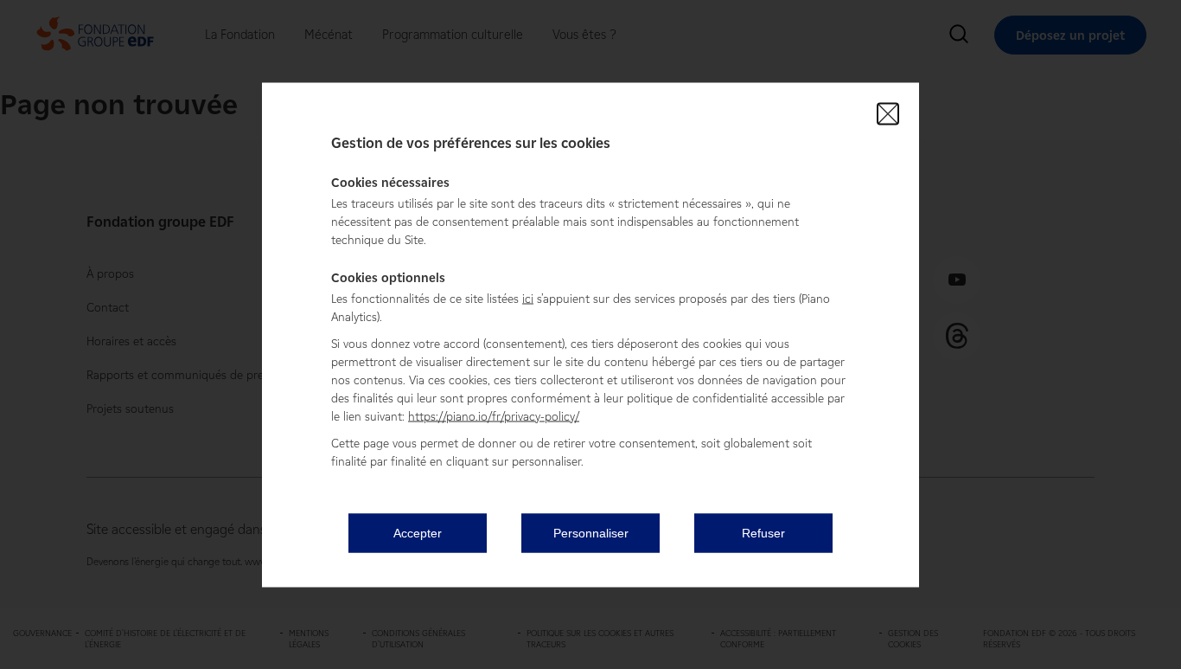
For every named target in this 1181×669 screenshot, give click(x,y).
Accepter (417, 533)
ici (527, 298)
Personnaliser (591, 533)
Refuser (763, 533)
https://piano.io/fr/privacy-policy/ (493, 415)
